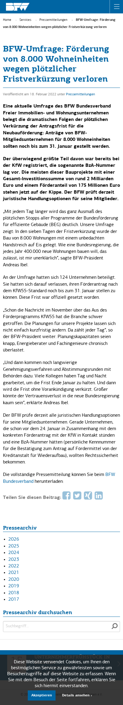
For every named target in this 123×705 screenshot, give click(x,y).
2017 (13, 599)
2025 (13, 546)
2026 (13, 539)
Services (25, 20)
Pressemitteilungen (53, 20)
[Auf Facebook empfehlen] (67, 497)
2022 (13, 566)
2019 (13, 586)
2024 (13, 552)
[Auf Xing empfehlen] (88, 497)
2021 (13, 572)
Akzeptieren (41, 695)
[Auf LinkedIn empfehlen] (99, 497)
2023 (13, 559)
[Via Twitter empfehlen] (78, 497)
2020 (13, 579)
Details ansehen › (77, 695)
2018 (13, 593)
